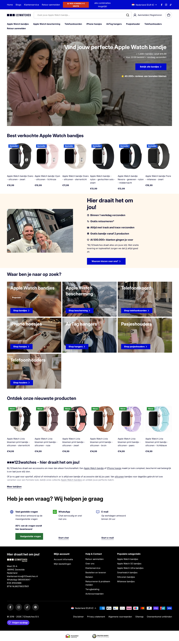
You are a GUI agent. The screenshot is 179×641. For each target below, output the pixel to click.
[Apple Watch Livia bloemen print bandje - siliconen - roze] (48, 419)
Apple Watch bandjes (71, 480)
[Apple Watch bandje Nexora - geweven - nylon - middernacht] (131, 156)
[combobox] (83, 15)
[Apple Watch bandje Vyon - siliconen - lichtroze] (48, 156)
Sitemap (139, 616)
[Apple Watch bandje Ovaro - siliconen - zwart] (20, 156)
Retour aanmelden (51, 4)
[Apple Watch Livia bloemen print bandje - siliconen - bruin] (103, 419)
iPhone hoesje (114, 468)
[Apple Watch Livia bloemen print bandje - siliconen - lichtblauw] (158, 419)
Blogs (18, 4)
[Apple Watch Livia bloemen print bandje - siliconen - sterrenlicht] (20, 419)
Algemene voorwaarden (120, 616)
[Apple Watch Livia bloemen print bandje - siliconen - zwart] (75, 419)
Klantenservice (31, 4)
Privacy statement (96, 616)
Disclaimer (78, 616)
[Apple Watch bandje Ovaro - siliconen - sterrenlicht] (75, 156)
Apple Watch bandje (94, 468)
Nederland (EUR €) (145, 4)
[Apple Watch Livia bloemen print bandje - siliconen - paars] (131, 419)
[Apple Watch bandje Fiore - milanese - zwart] (158, 156)
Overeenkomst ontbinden (159, 616)
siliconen (119, 476)
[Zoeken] (127, 15)
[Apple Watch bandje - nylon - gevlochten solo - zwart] (103, 156)
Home (10, 4)
